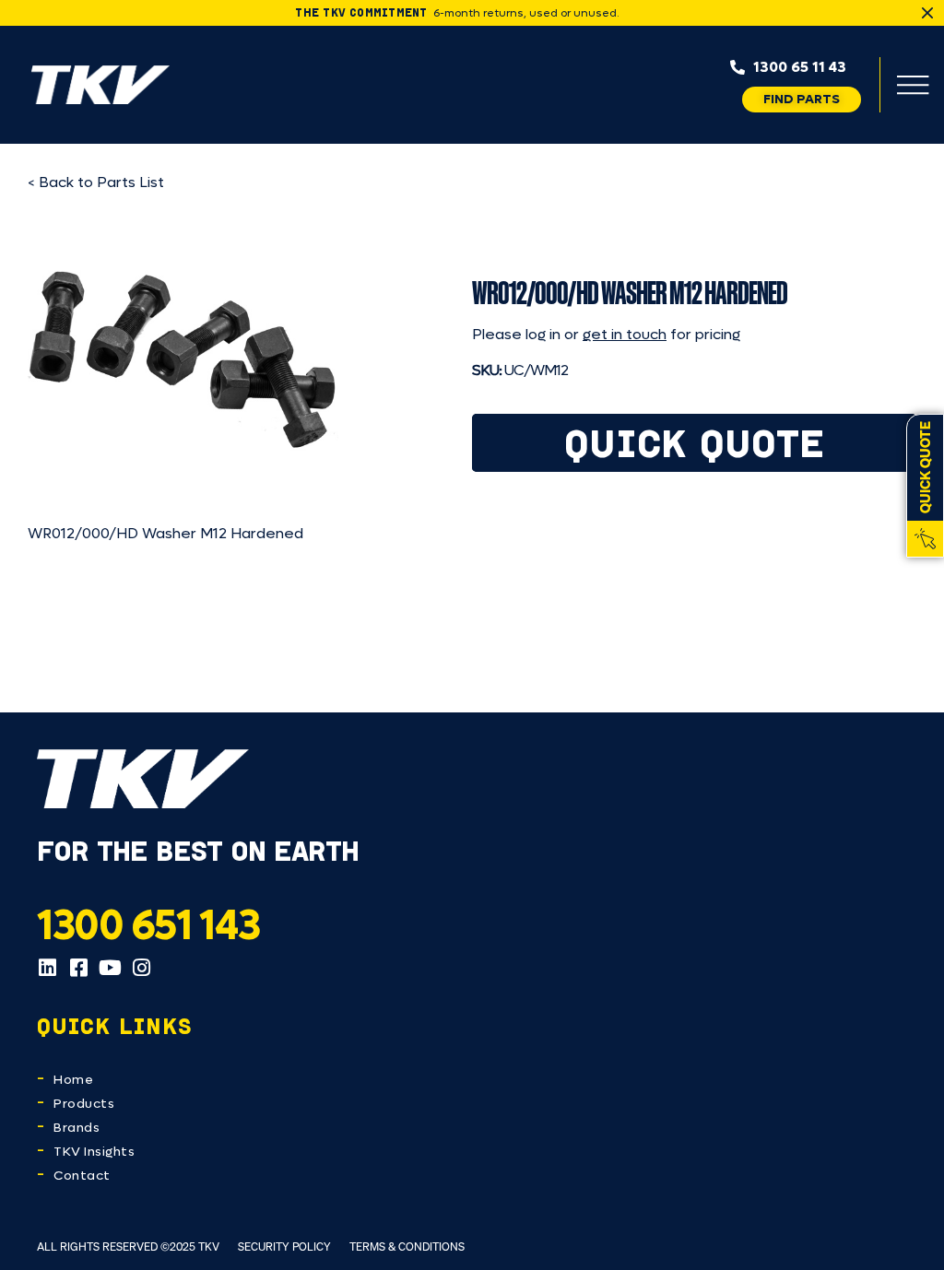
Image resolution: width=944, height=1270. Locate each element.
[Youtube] (110, 968)
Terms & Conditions (407, 1246)
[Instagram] (141, 968)
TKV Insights (94, 1151)
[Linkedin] (47, 968)
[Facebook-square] (78, 968)
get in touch (625, 334)
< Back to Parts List (96, 182)
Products (83, 1103)
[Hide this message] (927, 13)
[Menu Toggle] (913, 85)
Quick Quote (694, 442)
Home (73, 1079)
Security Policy (284, 1246)
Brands (76, 1127)
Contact (82, 1175)
